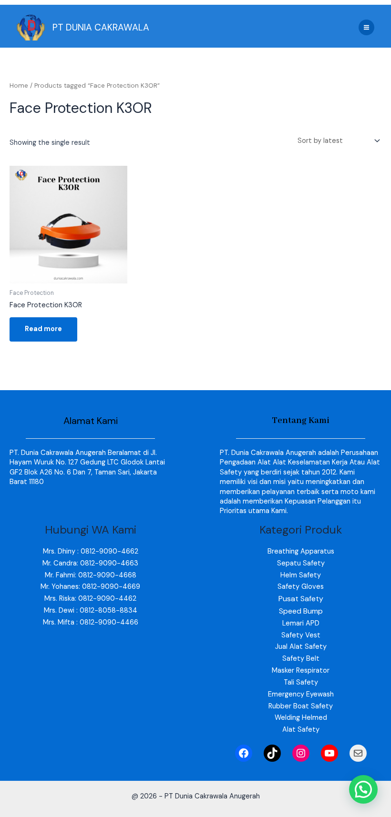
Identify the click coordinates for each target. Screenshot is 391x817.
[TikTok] (272, 753)
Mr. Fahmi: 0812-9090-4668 (90, 575)
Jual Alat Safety (301, 646)
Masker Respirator (300, 670)
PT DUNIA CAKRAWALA (100, 27)
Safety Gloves (301, 586)
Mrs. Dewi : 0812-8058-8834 (90, 610)
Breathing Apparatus (301, 551)
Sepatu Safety (301, 563)
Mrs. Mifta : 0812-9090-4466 (90, 622)
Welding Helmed (301, 717)
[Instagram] (300, 753)
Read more (43, 328)
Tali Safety (301, 682)
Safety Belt (300, 658)
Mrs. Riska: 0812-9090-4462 (90, 598)
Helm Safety (300, 575)
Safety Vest (300, 635)
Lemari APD (300, 623)
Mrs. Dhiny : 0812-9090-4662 (90, 551)
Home (19, 85)
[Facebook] (243, 753)
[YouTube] (329, 753)
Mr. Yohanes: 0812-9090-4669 (90, 586)
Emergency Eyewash (301, 694)
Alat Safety (300, 729)
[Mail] (358, 753)
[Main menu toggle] (366, 27)
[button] (363, 789)
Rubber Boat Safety (300, 706)
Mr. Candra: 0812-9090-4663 (90, 563)
